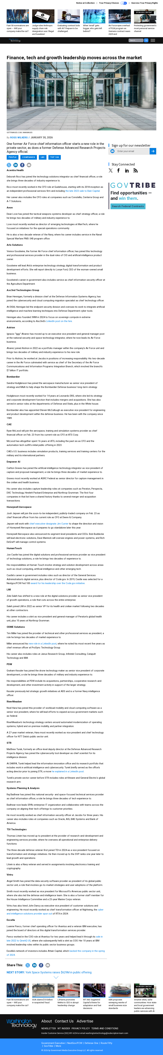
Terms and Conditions (104, 1028)
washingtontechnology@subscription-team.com (107, 1033)
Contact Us (64, 1021)
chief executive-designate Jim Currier (48, 523)
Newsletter (48, 1028)
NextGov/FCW (74, 1043)
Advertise (85, 1021)
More (58, 1046)
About (46, 1021)
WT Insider (63, 1028)
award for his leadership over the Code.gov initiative (58, 583)
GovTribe (48, 1046)
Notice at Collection (85, 3)
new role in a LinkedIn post (43, 643)
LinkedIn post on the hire (59, 321)
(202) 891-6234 (71, 1033)
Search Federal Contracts (128, 206)
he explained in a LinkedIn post (68, 771)
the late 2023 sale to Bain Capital (82, 190)
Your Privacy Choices (109, 3)
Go (146, 40)
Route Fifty (106, 1043)
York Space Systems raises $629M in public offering (58, 972)
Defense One (91, 1043)
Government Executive (53, 1043)
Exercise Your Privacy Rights (144, 3)
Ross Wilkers (19, 137)
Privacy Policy (81, 1028)
